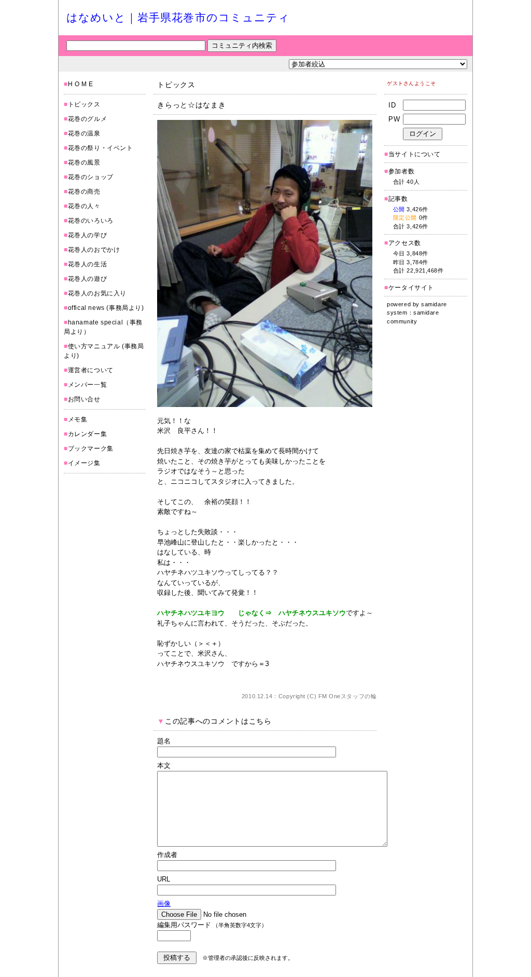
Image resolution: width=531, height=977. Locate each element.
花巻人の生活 (87, 264)
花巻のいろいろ (91, 220)
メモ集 (78, 419)
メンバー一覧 (87, 384)
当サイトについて (414, 154)
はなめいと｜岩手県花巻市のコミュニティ (178, 17)
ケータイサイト (411, 287)
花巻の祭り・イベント (100, 148)
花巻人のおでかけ (94, 249)
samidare (433, 304)
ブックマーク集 (91, 448)
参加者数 (399, 171)
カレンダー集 (87, 434)
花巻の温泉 (84, 133)
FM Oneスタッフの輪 (347, 696)
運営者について (91, 370)
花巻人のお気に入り (97, 293)
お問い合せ (84, 399)
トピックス (84, 104)
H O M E (80, 84)
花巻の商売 (84, 191)
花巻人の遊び (87, 278)
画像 (164, 903)
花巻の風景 (84, 162)
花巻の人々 (84, 206)
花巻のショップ (91, 177)
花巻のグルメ (87, 119)
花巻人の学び (87, 235)
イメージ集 (84, 463)
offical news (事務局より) (106, 307)
